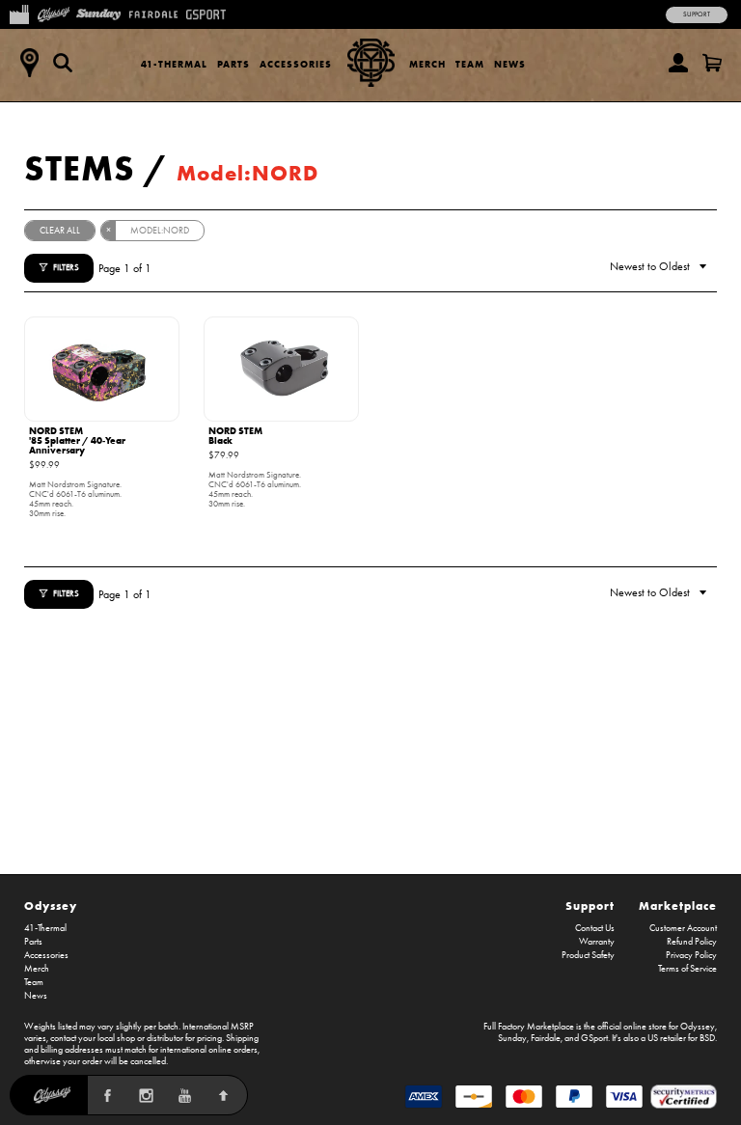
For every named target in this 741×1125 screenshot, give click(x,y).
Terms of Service (687, 968)
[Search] (62, 63)
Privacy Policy (691, 955)
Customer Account (683, 928)
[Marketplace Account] (678, 63)
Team (469, 64)
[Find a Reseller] (29, 63)
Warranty (597, 941)
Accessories (296, 64)
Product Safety (588, 955)
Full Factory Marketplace (528, 1026)
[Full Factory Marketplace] (19, 12)
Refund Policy (692, 941)
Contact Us (595, 928)
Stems (79, 168)
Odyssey (50, 905)
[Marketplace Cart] (712, 63)
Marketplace (678, 905)
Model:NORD (247, 173)
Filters (66, 267)
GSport (594, 1038)
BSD (707, 1038)
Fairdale (546, 1038)
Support (696, 14)
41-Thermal (174, 64)
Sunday (512, 1038)
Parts (233, 64)
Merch (427, 64)
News (510, 64)
